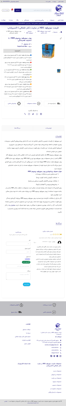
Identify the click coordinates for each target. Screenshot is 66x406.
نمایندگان (26, 20)
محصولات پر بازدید (56, 378)
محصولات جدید (57, 371)
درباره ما (54, 1)
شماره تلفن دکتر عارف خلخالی (22, 336)
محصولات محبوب (56, 385)
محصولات (52, 20)
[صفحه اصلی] (58, 10)
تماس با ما (48, 1)
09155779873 (55, 353)
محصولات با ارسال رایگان (54, 392)
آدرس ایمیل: (27, 248)
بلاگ (17, 20)
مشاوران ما (12, 205)
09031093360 (55, 347)
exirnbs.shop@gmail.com (52, 345)
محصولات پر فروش (56, 374)
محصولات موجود (57, 382)
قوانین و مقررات (26, 340)
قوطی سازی (27, 344)
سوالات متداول (26, 329)
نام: (29, 240)
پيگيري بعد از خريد (39, 20)
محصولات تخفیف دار (55, 389)
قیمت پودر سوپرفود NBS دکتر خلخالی (43, 32)
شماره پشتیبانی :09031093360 (11, 1)
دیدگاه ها (17, 128)
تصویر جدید (26, 262)
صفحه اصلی (61, 1)
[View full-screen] (61, 38)
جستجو (18, 10)
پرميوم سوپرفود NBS (29, 32)
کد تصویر (28, 256)
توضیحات (48, 128)
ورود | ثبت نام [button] (5, 10)
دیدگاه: (28, 271)
